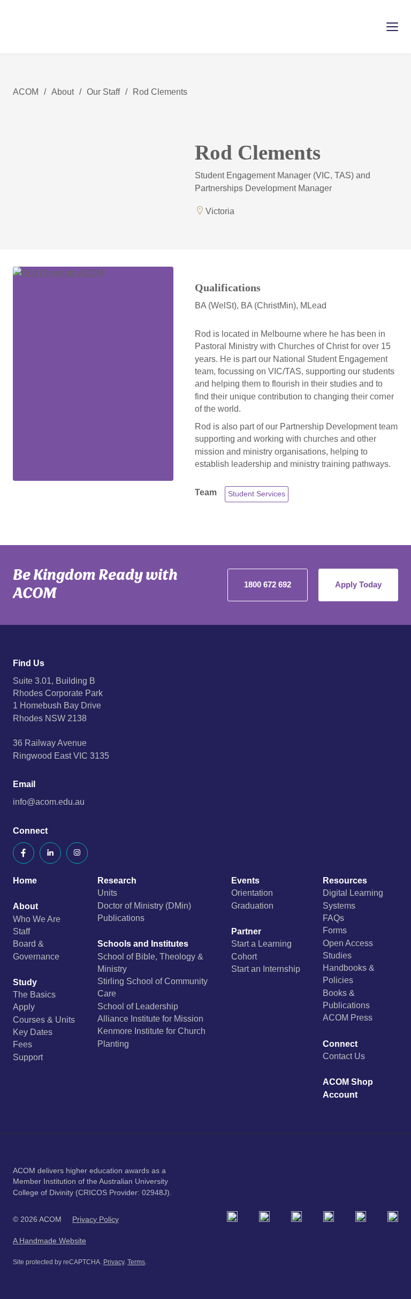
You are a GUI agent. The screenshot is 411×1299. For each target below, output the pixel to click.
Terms (136, 1262)
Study (25, 982)
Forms (335, 930)
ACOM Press (347, 1017)
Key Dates (32, 1032)
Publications (120, 918)
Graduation (252, 905)
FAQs (333, 918)
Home (25, 880)
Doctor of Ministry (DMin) (144, 905)
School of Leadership (137, 1006)
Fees (22, 1044)
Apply (24, 1006)
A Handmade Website (49, 1241)
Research (116, 880)
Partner (246, 931)
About (62, 91)
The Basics (34, 994)
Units (107, 892)
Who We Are (36, 919)
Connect (340, 1043)
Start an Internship (265, 968)
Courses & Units (44, 1019)
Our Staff (103, 91)
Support (28, 1057)
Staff (21, 931)
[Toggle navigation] (384, 26)
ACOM (26, 91)
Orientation (252, 892)
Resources (345, 880)
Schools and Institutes (142, 943)
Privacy (113, 1262)
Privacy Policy (95, 1219)
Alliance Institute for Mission (150, 1018)
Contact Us (344, 1056)
